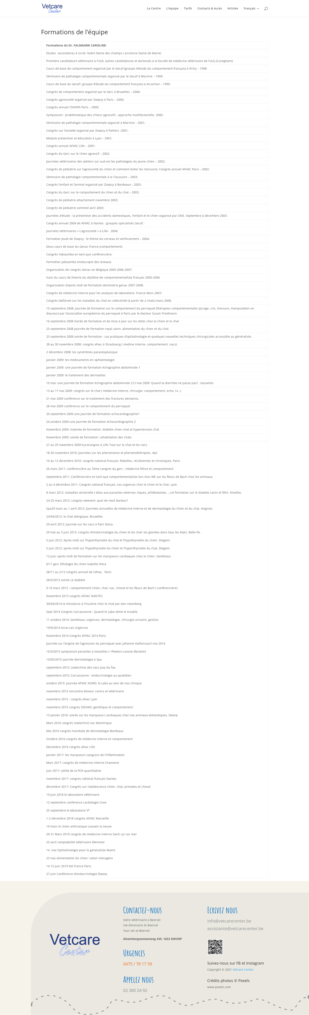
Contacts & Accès (209, 8)
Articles (232, 8)
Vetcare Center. (243, 969)
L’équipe (172, 8)
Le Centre (154, 8)
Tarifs (188, 8)
